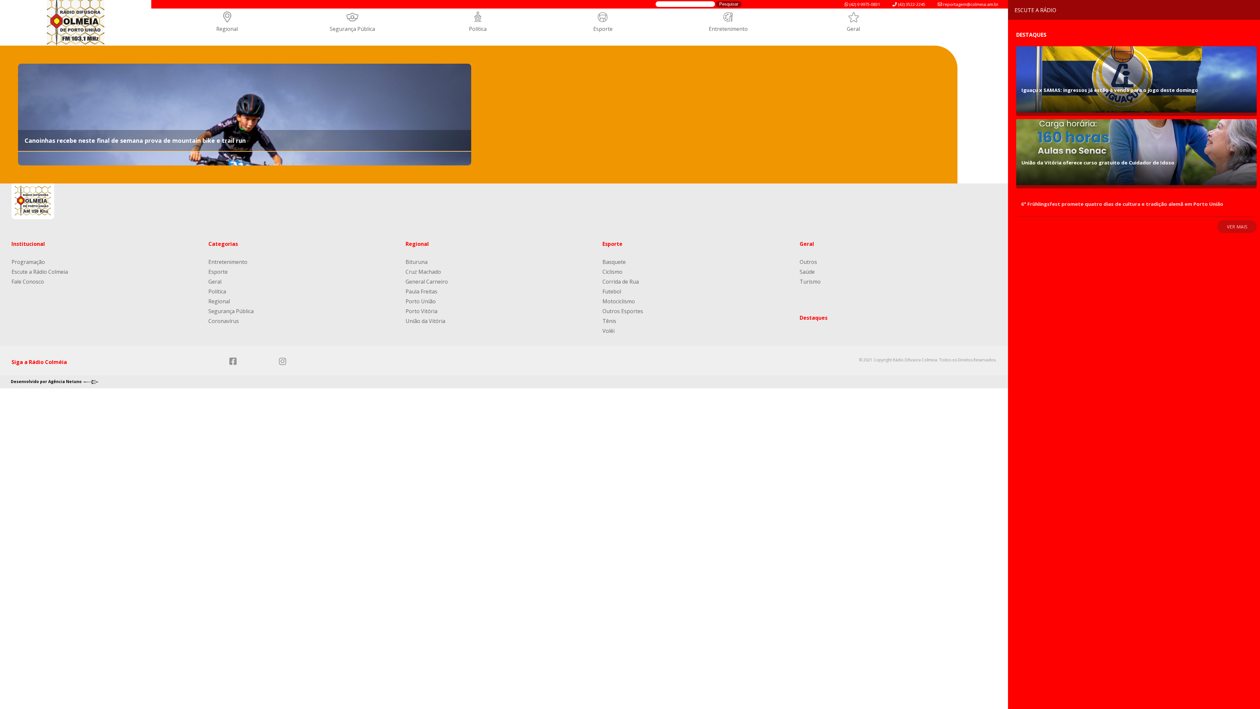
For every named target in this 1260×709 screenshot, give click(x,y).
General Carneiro (427, 281)
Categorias (223, 243)
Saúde (807, 271)
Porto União (421, 301)
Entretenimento (728, 28)
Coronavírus (223, 321)
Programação (28, 262)
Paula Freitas (421, 291)
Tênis (609, 321)
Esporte (603, 28)
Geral (853, 28)
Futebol (611, 291)
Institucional (28, 243)
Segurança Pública (352, 28)
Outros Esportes (622, 311)
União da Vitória (425, 321)
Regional (227, 28)
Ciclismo (612, 271)
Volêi (608, 330)
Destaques (814, 317)
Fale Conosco (27, 281)
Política (478, 28)
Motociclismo (618, 301)
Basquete (614, 262)
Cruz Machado (423, 271)
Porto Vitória (421, 311)
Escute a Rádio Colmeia (39, 271)
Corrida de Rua (620, 281)
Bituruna (417, 262)
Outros (808, 262)
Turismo (810, 281)
